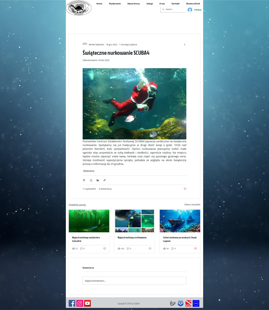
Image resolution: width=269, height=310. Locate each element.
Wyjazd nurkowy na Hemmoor (132, 237)
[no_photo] (173, 303)
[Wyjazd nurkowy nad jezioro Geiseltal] (89, 221)
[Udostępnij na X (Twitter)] (91, 180)
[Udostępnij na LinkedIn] (97, 180)
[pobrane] (188, 303)
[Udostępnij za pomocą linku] (104, 180)
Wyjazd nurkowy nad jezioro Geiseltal (86, 239)
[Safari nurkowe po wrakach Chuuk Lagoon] (180, 221)
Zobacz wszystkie (192, 204)
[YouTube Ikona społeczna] (87, 303)
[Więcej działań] (184, 44)
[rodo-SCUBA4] (196, 303)
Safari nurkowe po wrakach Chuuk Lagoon (180, 239)
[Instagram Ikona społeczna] (79, 303)
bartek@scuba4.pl (180, 308)
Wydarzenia (88, 170)
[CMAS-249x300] (180, 303)
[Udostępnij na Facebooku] (84, 180)
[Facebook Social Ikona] (72, 303)
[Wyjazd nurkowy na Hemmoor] (134, 221)
